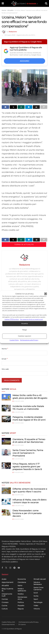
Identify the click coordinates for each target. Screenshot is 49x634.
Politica (21, 602)
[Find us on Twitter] (6, 567)
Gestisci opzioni (24, 336)
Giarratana (22, 582)
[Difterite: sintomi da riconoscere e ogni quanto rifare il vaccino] (6, 491)
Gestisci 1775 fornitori (12, 319)
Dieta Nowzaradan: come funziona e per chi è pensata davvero (27, 513)
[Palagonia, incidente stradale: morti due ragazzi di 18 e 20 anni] (6, 419)
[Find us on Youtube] (19, 568)
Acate (4, 579)
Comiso (5, 599)
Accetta (24, 323)
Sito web (5, 369)
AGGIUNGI (24, 61)
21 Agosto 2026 (18, 423)
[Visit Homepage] (24, 3)
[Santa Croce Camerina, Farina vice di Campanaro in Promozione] (6, 452)
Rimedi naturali (40, 579)
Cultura (5, 609)
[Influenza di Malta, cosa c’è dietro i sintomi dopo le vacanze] (6, 501)
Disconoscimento (8, 624)
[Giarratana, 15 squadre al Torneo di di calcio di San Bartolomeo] (6, 441)
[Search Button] (46, 3)
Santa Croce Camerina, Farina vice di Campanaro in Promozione (28, 453)
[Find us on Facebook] (2, 568)
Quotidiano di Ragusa (14, 629)
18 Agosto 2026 (18, 519)
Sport (36, 599)
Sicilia (36, 596)
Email (5, 359)
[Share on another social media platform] (43, 107)
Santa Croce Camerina (38, 588)
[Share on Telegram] (28, 107)
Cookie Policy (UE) (8, 622)
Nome (5, 349)
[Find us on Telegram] (14, 568)
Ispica (20, 585)
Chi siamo (22, 624)
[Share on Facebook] (5, 107)
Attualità (10, 10)
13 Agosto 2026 (18, 472)
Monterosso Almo (22, 598)
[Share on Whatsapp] (21, 107)
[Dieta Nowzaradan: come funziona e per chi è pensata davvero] (6, 512)
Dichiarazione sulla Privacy (29, 340)
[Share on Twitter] (13, 107)
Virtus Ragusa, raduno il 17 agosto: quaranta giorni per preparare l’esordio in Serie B (27, 467)
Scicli (36, 593)
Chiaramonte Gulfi (7, 595)
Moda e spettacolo (22, 590)
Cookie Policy (14, 340)
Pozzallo (21, 605)
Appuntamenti (7, 582)
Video (36, 605)
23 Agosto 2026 (19, 401)
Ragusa (21, 609)
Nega (24, 330)
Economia (22, 579)
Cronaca (5, 602)
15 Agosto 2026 (18, 459)
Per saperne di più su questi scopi (31, 319)
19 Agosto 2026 (18, 445)
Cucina (4, 605)
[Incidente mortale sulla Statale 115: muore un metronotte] (6, 408)
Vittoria (37, 609)
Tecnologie (38, 602)
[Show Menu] (3, 3)
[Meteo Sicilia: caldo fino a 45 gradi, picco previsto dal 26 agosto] (6, 397)
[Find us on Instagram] (10, 568)
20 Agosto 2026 (19, 505)
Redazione (13, 31)
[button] (45, 294)
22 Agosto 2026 (19, 412)
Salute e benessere (38, 583)
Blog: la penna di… (7, 590)
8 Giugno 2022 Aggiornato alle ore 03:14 (20, 35)
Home (4, 10)
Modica (20, 594)
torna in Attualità (24, 244)
